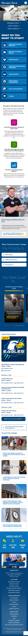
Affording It (9, 254)
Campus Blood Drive (7, 378)
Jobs (14, 618)
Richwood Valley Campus (14, 588)
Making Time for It (11, 259)
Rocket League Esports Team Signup (11, 398)
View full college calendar (13, 419)
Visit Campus (12, 29)
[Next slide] (19, 325)
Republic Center (14, 586)
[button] (25, 13)
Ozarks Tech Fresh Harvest (8, 410)
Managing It (9, 265)
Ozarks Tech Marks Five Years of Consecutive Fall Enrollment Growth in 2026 (14, 454)
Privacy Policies (19, 631)
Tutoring (14, 602)
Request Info (13, 23)
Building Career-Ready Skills (14, 287)
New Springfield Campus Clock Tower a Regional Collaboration (12, 525)
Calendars (14, 616)
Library (14, 606)
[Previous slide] (9, 325)
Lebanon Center (14, 583)
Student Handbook (14, 622)
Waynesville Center (14, 592)
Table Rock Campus (14, 590)
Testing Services (14, 600)
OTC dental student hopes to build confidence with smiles (12, 234)
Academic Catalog (14, 620)
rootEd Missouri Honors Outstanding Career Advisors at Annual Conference (14, 478)
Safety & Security (14, 608)
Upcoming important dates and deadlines (14, 427)
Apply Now (13, 26)
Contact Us (13, 564)
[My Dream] (14, 13)
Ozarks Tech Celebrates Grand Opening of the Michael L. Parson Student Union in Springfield (13, 502)
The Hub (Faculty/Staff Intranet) (14, 624)
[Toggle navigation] (26, 3)
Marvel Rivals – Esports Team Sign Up (12, 364)
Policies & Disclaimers (10, 631)
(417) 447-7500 (14, 576)
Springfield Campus (14, 581)
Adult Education (14, 604)
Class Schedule (14, 614)
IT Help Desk (14, 598)
